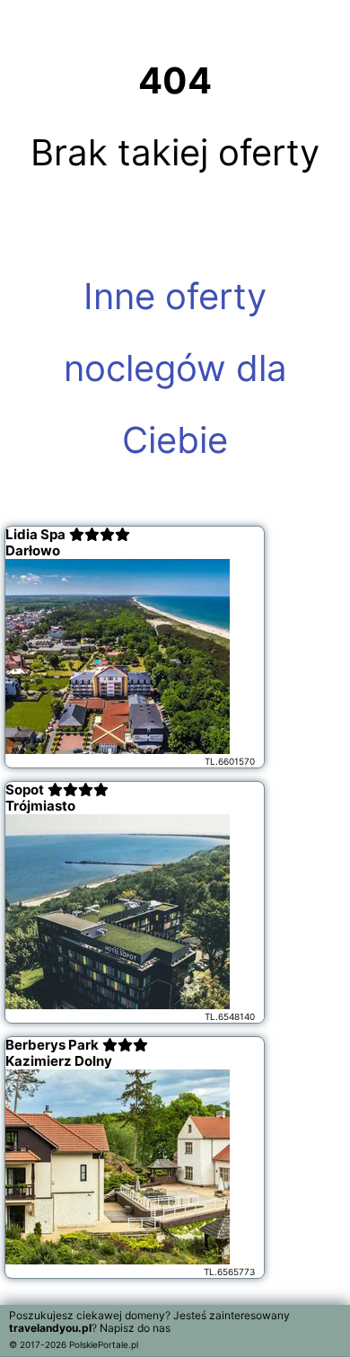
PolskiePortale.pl (103, 1344)
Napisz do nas (135, 1328)
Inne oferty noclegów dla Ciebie (175, 368)
